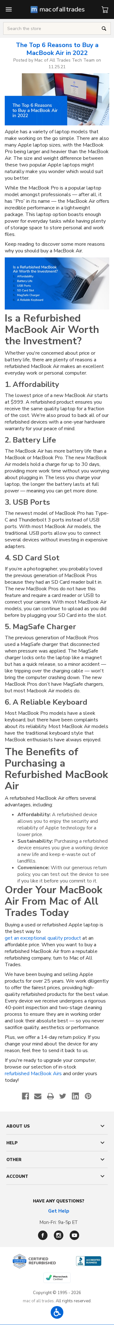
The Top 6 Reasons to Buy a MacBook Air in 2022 (57, 49)
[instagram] (58, 1235)
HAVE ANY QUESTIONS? (58, 1201)
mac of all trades (38, 1301)
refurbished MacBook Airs (33, 1073)
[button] (57, 1312)
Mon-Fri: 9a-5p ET (59, 1222)
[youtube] (74, 1235)
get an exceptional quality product (43, 938)
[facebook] (43, 1235)
